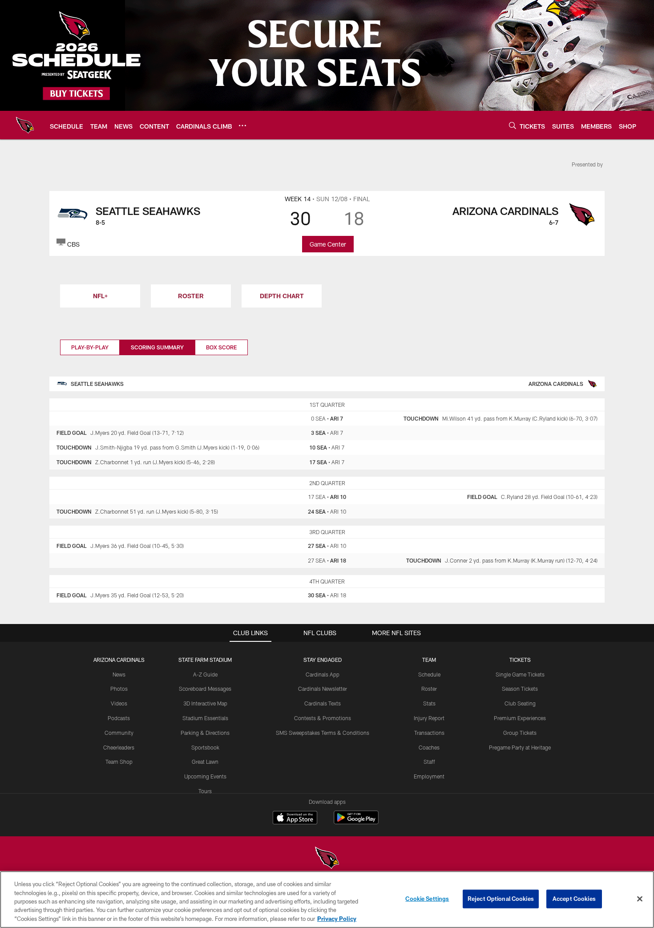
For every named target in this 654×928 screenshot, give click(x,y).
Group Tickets (520, 732)
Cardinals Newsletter (322, 688)
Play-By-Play (90, 347)
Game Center (328, 244)
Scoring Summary (157, 347)
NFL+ (100, 296)
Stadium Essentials (205, 718)
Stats (429, 703)
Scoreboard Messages (205, 688)
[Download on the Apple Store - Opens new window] (295, 818)
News (119, 674)
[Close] (640, 899)
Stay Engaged (322, 659)
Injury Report (429, 718)
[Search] (512, 125)
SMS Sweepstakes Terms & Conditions (322, 732)
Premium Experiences (520, 718)
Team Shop (119, 761)
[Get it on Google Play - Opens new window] (356, 822)
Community (119, 732)
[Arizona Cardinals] (327, 858)
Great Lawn (205, 761)
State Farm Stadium (205, 659)
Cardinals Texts (322, 703)
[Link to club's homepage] (25, 125)
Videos (119, 703)
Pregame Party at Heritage (520, 747)
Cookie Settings (427, 898)
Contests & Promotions (322, 718)
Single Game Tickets (520, 674)
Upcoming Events (205, 776)
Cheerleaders (118, 747)
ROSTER (191, 296)
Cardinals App (322, 674)
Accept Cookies (574, 898)
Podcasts (119, 718)
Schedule (429, 674)
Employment (429, 776)
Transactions (429, 732)
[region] (327, 899)
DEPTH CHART (282, 296)
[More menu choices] (242, 125)
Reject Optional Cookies (501, 898)
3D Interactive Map (205, 703)
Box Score (221, 347)
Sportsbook (205, 747)
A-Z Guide (205, 674)
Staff (429, 761)
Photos (119, 688)
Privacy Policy (336, 918)
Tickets (520, 659)
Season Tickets (520, 688)
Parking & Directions (205, 732)
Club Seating (520, 703)
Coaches (429, 747)
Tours (205, 791)
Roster (429, 688)
